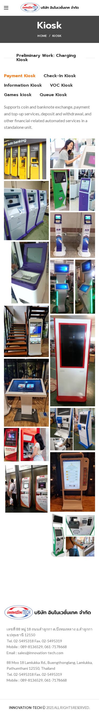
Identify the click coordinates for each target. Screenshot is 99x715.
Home (42, 35)
